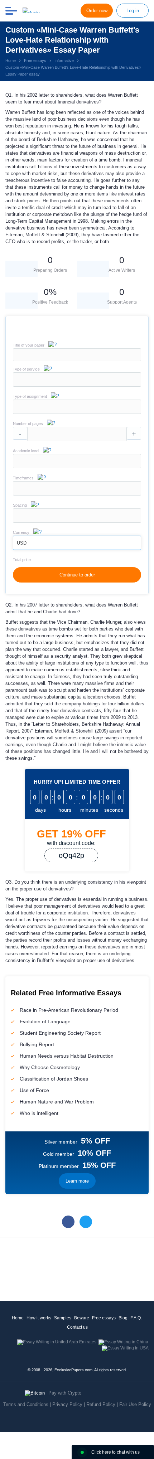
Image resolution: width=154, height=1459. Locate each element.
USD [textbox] (22, 543)
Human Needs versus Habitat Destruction (67, 1056)
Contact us (77, 1327)
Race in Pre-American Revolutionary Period (69, 1010)
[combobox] (77, 385)
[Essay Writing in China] (123, 1341)
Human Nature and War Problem (57, 1102)
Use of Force (34, 1090)
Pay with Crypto (64, 1393)
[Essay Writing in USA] (125, 1348)
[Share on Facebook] (68, 1222)
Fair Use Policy (135, 1404)
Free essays (104, 1317)
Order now (96, 10)
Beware (81, 1317)
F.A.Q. (136, 1317)
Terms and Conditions (25, 1404)
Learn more (77, 1181)
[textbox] (77, 379)
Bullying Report (37, 1044)
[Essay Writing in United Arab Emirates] (56, 1341)
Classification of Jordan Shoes (54, 1079)
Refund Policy (100, 1404)
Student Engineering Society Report (60, 1033)
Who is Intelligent (39, 1113)
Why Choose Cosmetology (50, 1067)
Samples (62, 1317)
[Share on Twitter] (86, 1222)
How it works (39, 1317)
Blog (123, 1317)
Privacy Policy (67, 1404)
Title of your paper (28, 345)
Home (18, 1317)
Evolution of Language (45, 1021)
